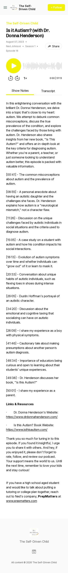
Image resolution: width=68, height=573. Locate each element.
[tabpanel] (34, 304)
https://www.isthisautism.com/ (26, 429)
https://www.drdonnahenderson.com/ (32, 417)
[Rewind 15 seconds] (10, 78)
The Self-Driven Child (27, 7)
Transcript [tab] (48, 91)
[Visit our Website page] (34, 552)
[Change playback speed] (25, 78)
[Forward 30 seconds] (17, 78)
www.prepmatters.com (21, 501)
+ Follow (56, 7)
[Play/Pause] (13, 65)
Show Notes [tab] (20, 90)
